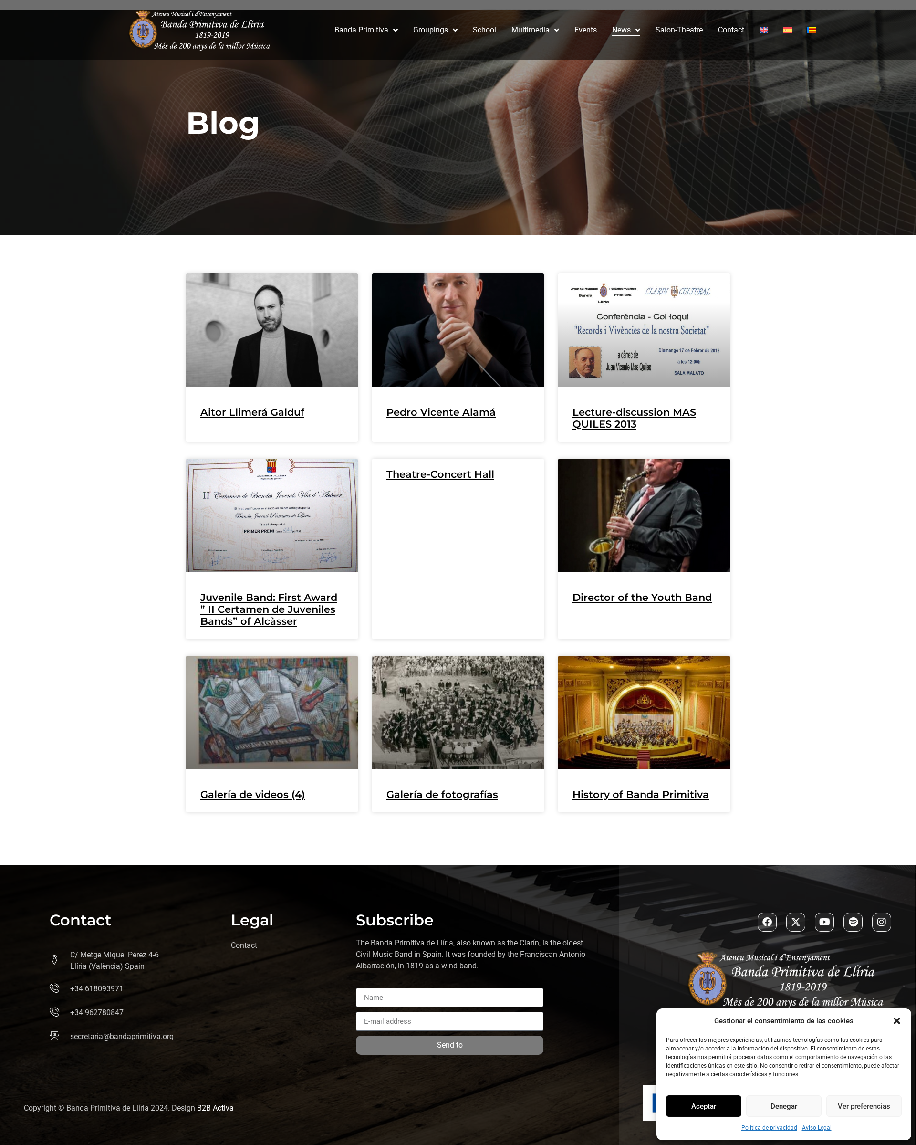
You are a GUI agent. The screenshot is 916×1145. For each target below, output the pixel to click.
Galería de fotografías (442, 794)
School (484, 29)
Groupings (430, 29)
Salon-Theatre (679, 29)
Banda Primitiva (361, 29)
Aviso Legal (817, 1127)
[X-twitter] (795, 922)
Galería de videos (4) (252, 794)
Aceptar (703, 1106)
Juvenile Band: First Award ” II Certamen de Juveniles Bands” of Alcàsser (268, 609)
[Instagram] (881, 922)
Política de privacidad (769, 1127)
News (621, 29)
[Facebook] (767, 922)
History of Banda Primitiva (640, 794)
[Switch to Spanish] (787, 30)
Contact (731, 29)
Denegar (783, 1106)
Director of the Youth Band (642, 597)
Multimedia (530, 29)
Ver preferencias (864, 1106)
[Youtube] (824, 922)
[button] (897, 1021)
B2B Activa (215, 1108)
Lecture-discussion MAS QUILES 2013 (634, 418)
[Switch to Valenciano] (811, 30)
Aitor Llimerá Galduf (252, 412)
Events (585, 29)
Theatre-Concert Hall (440, 474)
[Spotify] (853, 922)
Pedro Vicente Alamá (441, 412)
